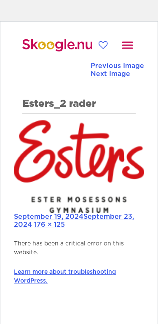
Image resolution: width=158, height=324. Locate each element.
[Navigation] (127, 45)
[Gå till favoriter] (103, 45)
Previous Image (117, 66)
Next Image (110, 74)
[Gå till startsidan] (57, 45)
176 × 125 (49, 224)
